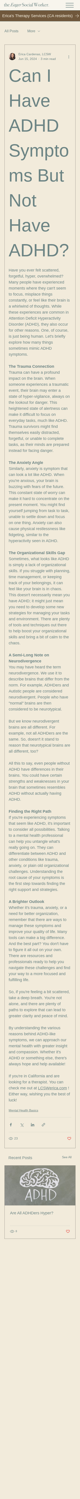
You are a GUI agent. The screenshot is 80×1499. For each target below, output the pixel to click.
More (31, 31)
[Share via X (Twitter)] (22, 1125)
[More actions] (68, 56)
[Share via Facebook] (11, 1125)
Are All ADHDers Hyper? (31, 1213)
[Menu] (69, 5)
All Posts (11, 31)
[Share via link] (43, 1125)
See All (67, 1157)
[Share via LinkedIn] (32, 1125)
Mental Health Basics (23, 1110)
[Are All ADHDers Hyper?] (40, 1185)
